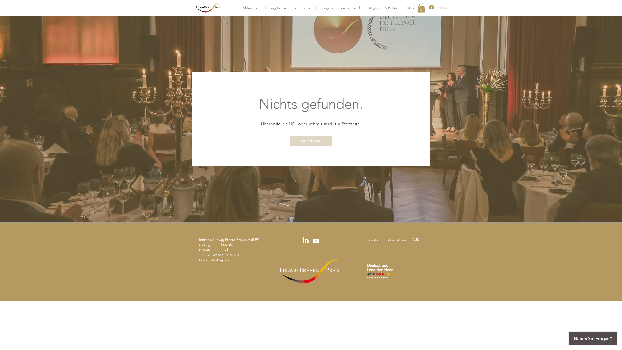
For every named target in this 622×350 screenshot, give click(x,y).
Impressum (373, 239)
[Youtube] (316, 241)
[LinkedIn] (305, 241)
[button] (421, 8)
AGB (415, 239)
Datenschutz (396, 239)
